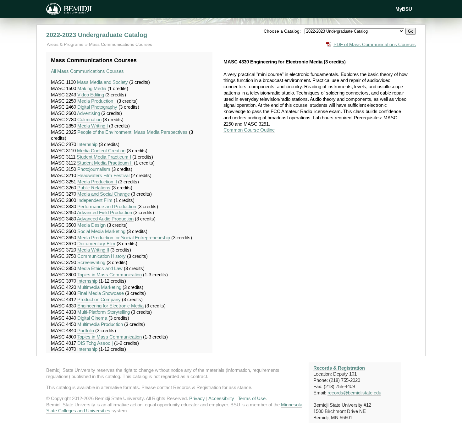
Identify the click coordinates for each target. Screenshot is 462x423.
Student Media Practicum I (104, 157)
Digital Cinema (92, 318)
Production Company (99, 299)
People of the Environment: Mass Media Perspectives (132, 132)
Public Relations (93, 187)
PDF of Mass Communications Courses (374, 44)
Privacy (197, 398)
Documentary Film (96, 243)
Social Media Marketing (101, 231)
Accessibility (221, 398)
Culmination (89, 119)
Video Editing (90, 94)
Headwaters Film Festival (103, 175)
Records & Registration (339, 368)
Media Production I (96, 101)
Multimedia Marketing (99, 287)
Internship (87, 144)
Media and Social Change (103, 194)
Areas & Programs (66, 44)
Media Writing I (92, 125)
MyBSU (403, 9)
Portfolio (85, 330)
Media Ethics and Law (100, 268)
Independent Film (95, 200)
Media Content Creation (101, 150)
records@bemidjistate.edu (354, 392)
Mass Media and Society (102, 82)
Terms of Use (252, 398)
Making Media (91, 88)
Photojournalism (93, 169)
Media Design (91, 225)
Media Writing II (93, 249)
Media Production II (97, 181)
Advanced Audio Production (105, 218)
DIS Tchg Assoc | (95, 343)
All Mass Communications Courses (87, 71)
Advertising (88, 113)
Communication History (101, 256)
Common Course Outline (249, 130)
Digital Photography (97, 107)
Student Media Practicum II (105, 162)
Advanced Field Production (104, 212)
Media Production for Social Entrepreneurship (123, 237)
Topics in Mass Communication (109, 274)
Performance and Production (106, 206)
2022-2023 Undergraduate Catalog (96, 34)
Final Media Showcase (100, 293)
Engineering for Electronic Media (110, 305)
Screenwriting (91, 262)
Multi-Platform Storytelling (103, 312)
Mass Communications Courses (120, 44)
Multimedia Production (100, 324)
